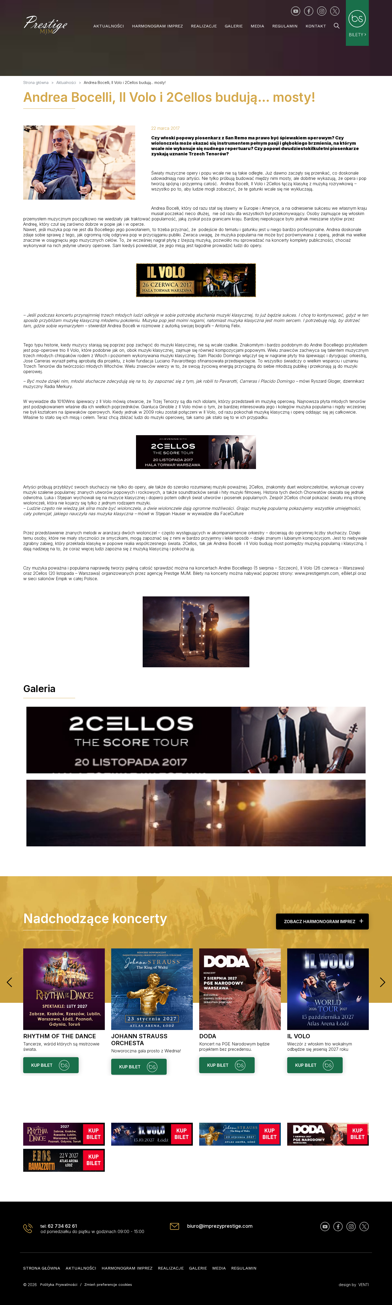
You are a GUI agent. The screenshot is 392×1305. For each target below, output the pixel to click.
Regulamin (285, 26)
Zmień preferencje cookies (108, 1284)
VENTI (363, 1284)
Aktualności (108, 26)
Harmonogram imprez (157, 26)
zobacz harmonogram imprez (319, 921)
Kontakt (316, 26)
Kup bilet (42, 1065)
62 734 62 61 (62, 1226)
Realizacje (204, 26)
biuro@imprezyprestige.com (220, 1226)
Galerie (234, 26)
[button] (9, 982)
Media (257, 26)
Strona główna (41, 1268)
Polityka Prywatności (58, 1284)
